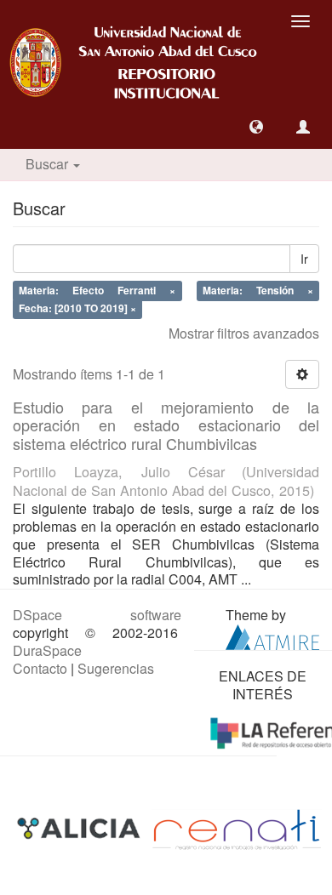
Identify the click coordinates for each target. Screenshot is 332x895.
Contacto (40, 668)
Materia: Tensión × (258, 291)
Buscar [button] (49, 164)
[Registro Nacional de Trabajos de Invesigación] (237, 828)
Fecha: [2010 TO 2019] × (77, 308)
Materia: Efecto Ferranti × (97, 291)
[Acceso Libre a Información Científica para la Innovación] (80, 828)
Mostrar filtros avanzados (244, 333)
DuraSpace (47, 650)
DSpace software (97, 614)
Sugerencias (115, 668)
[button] (256, 126)
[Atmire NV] (272, 635)
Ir (304, 258)
